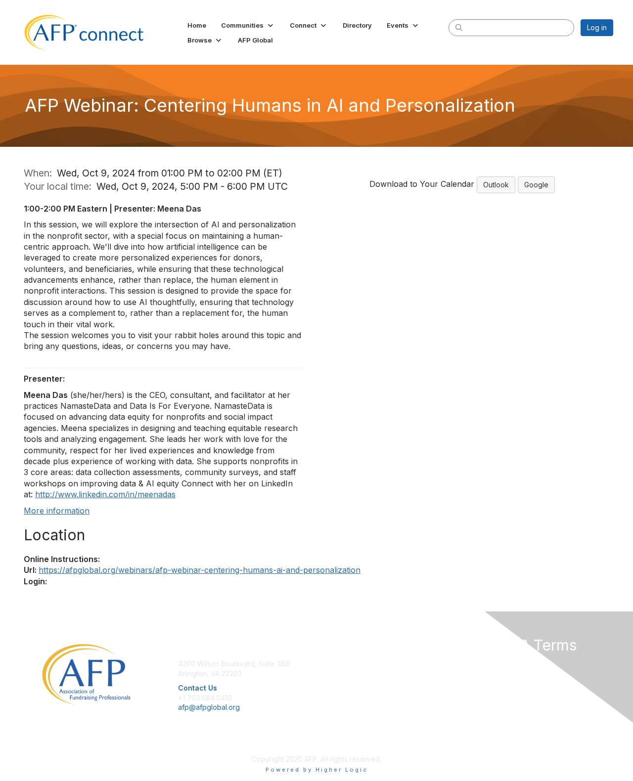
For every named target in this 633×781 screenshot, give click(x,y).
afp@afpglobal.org (209, 707)
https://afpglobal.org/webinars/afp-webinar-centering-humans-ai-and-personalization (200, 570)
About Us (478, 663)
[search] (459, 27)
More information (57, 511)
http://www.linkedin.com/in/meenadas (105, 494)
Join (327, 663)
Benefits (333, 673)
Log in (597, 27)
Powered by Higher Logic (317, 769)
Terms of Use (485, 683)
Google (536, 184)
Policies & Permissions (499, 673)
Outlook (496, 184)
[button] (248, 25)
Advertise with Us (491, 693)
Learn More (339, 683)
